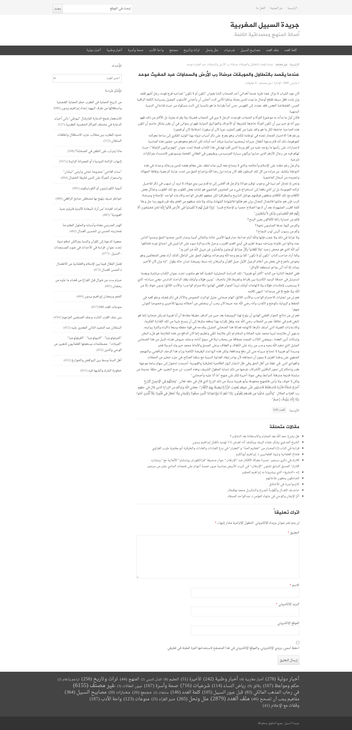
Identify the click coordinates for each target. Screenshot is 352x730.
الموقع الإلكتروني (288, 623)
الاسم (294, 585)
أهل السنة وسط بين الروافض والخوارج (96, 360)
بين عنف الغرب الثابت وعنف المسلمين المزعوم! (91, 317)
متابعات (161, 693)
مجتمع (173, 50)
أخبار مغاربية (251, 680)
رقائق (254, 686)
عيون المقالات (129, 686)
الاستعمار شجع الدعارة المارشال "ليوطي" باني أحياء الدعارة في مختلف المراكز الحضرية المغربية (88, 122)
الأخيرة (191, 679)
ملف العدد (272, 50)
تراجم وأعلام (68, 680)
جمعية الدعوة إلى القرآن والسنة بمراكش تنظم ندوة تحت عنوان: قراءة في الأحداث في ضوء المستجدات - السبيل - (88, 248)
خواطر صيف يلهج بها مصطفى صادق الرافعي (92, 199)
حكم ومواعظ (281, 686)
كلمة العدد (290, 50)
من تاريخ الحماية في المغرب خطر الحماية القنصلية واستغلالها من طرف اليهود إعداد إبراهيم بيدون (89, 105)
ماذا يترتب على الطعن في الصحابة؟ (98, 151)
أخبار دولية (93, 50)
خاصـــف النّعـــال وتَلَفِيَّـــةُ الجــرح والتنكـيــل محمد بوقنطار (263, 490)
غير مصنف (281, 64)
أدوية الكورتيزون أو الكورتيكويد (101, 188)
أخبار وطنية (114, 50)
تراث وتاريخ (191, 50)
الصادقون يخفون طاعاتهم (282, 478)
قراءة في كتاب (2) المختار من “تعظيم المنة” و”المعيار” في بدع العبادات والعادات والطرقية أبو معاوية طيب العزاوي (225, 448)
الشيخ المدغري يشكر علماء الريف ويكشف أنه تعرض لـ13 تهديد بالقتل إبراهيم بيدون (245, 442)
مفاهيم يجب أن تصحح (275, 699)
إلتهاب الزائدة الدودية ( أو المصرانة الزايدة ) (94, 162)
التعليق (293, 532)
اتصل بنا (260, 8)
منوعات (136, 699)
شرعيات (229, 50)
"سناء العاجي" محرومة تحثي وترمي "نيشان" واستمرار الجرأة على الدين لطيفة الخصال (92, 175)
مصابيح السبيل (250, 50)
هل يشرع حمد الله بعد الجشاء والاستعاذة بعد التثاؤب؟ (264, 436)
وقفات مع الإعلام (281, 706)
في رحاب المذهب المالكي (272, 692)
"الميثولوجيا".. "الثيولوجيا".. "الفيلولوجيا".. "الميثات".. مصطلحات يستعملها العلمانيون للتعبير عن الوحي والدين (88, 344)
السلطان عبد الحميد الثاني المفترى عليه (96, 328)
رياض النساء (229, 686)
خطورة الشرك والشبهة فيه (105, 371)
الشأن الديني (151, 680)
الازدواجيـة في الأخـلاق (284, 484)
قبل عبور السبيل (222, 692)
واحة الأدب (156, 50)
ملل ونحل (211, 50)
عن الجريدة (276, 8)
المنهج (129, 679)
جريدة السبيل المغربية (265, 25)
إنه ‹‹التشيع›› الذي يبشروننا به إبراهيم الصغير (270, 472)
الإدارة (277, 83)
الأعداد (117, 65)
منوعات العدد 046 (110, 307)
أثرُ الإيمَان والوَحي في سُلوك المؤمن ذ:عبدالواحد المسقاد (263, 496)
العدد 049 (279, 410)
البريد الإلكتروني (287, 604)
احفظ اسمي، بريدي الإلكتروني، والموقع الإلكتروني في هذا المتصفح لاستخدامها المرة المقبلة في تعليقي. (233, 648)
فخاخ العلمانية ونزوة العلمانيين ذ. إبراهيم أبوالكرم (267, 454)
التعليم (171, 680)
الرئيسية (292, 8)
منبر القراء (163, 699)
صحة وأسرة (135, 50)
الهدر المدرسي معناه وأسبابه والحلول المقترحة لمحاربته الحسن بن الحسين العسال (92, 228)
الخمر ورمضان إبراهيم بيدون (103, 297)
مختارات (119, 692)
